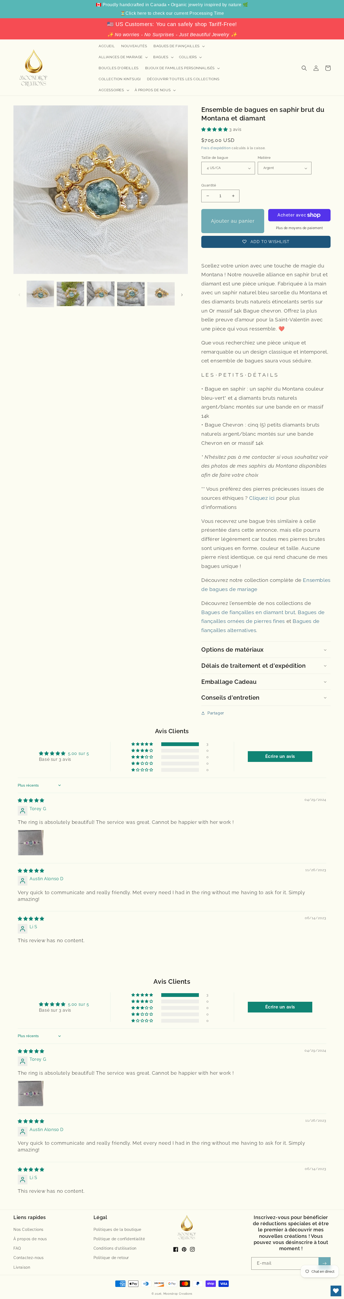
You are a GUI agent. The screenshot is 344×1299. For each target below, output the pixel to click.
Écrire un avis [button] (280, 756)
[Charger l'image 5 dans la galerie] (161, 294)
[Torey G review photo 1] (31, 843)
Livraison (21, 1267)
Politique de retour (111, 1258)
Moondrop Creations (178, 1293)
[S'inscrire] (324, 1263)
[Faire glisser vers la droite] (182, 294)
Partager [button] (215, 713)
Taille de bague (214, 158)
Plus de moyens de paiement (299, 228)
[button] (178, 46)
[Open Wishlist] (336, 1291)
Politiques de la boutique (117, 1229)
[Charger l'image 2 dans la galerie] (70, 294)
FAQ (17, 1248)
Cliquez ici (262, 498)
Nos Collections (28, 1229)
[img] (31, 800)
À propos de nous (30, 1239)
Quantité (208, 185)
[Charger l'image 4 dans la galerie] (131, 294)
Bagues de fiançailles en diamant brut (248, 612)
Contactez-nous (28, 1258)
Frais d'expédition (216, 148)
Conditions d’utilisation (115, 1248)
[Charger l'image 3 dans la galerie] (100, 294)
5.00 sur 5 (78, 753)
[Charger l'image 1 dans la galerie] (40, 294)
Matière (264, 158)
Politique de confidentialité (119, 1239)
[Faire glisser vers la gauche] (19, 294)
